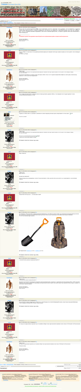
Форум (1, 364)
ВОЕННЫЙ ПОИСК (10, 364)
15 (36, 341)
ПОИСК (4, 364)
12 (36, 277)
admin (9, 111)
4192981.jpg (37, 250)
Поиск (77, 18)
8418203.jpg (29, 250)
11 (36, 258)
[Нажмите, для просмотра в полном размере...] (35, 248)
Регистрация (11, 4)
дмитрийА (10, 21)
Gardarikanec (9, 27)
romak (9, 50)
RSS (19, 4)
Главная (4, 4)
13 (36, 300)
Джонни (9, 129)
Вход (16, 4)
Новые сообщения (59, 18)
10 (36, 212)
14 (36, 322)
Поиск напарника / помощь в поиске (21, 364)
